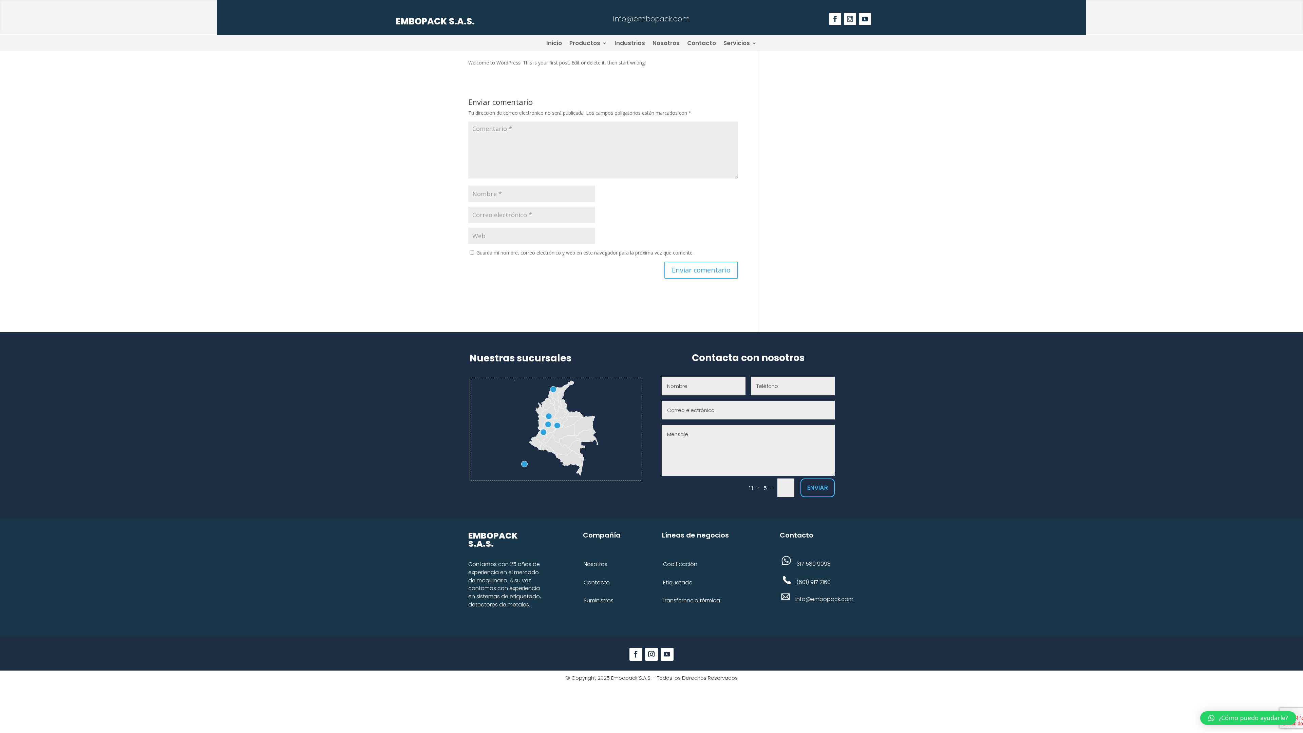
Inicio (554, 43)
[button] (1248, 718)
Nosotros (666, 43)
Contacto (701, 43)
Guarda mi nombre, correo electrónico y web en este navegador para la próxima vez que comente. (585, 252)
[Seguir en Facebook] (835, 19)
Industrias (630, 43)
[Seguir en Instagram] (850, 19)
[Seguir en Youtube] (865, 19)
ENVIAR (817, 487)
